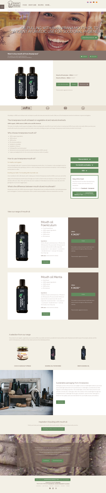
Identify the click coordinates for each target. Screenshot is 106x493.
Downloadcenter (57, 460)
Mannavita (58, 482)
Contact (63, 485)
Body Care (32, 5)
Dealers (94, 56)
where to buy (74, 249)
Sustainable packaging (83, 165)
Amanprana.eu (11, 10)
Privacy (68, 485)
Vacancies (57, 485)
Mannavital (61, 483)
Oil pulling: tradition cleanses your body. (53, 428)
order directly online (63, 84)
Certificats (46, 460)
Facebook (84, 188)
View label (46, 262)
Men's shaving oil (83, 366)
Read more (83, 84)
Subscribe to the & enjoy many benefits (84, 193)
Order (85, 56)
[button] (2, 7)
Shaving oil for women (53, 366)
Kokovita (57, 483)
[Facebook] (50, 488)
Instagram (91, 188)
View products (83, 159)
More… (48, 5)
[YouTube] (53, 488)
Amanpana (38, 485)
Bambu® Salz (51, 483)
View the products (88, 37)
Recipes (41, 5)
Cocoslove (67, 483)
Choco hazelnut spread (22, 366)
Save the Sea (45, 485)
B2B (83, 170)
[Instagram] (56, 488)
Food (25, 5)
